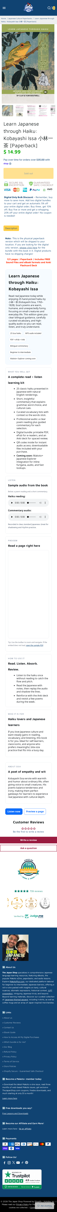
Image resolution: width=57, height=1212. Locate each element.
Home (3, 18)
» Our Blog (7, 1047)
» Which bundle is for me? (14, 1042)
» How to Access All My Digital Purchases (20, 1037)
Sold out (28, 173)
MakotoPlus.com (17, 981)
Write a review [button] (28, 840)
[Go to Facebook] (4, 1163)
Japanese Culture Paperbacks (20, 18)
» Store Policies (9, 1066)
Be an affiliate (25, 1129)
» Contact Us (8, 1027)
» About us (7, 1018)
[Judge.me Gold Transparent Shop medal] (42, 903)
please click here (28, 247)
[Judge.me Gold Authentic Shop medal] (28, 903)
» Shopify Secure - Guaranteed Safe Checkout (22, 1071)
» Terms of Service (10, 1061)
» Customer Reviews (11, 1022)
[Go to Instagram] (9, 1163)
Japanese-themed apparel (16, 999)
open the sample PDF (34, 645)
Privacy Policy (22, 1204)
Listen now (13, 811)
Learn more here (9, 1098)
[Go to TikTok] (22, 1163)
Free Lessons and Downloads (15, 1113)
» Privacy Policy (9, 1056)
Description (11, 228)
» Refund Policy (9, 1052)
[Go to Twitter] (13, 1163)
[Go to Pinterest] (26, 1163)
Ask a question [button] (28, 848)
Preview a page (35, 811)
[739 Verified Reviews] (28, 881)
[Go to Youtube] (18, 1163)
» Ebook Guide (8, 1032)
